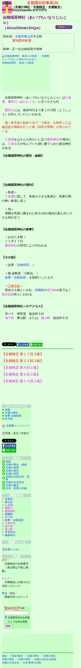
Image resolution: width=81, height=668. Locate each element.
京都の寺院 (12, 473)
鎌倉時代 (29, 110)
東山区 (28, 36)
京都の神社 (11, 412)
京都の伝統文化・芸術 (17, 478)
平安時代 (10, 532)
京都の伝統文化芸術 (45, 659)
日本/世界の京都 (32, 662)
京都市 (19, 36)
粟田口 (9, 110)
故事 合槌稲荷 (13, 415)
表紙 (7, 409)
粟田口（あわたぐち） (23, 101)
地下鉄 (9, 317)
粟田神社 (53, 139)
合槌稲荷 (23, 264)
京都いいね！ (13, 549)
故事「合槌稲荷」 (17, 277)
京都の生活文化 (15, 482)
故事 (11, 264)
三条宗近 (14, 143)
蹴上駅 (45, 317)
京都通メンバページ (18, 425)
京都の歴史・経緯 (16, 464)
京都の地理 (12, 467)
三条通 (9, 139)
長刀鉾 (51, 290)
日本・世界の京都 (16, 488)
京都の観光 (12, 485)
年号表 (9, 418)
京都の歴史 (8, 659)
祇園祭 (39, 290)
